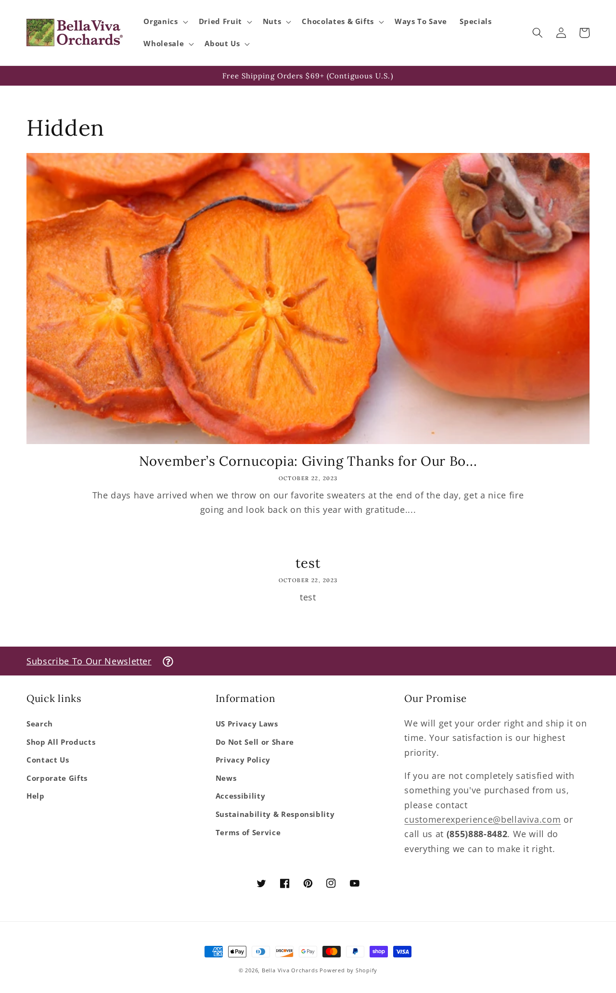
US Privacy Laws (247, 724)
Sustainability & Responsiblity (275, 814)
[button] (164, 22)
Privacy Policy (243, 760)
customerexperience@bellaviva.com (482, 819)
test (308, 563)
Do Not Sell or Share (255, 742)
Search (39, 724)
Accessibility (241, 796)
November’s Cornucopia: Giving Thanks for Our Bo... (308, 461)
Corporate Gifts (57, 778)
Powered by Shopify (348, 970)
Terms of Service (248, 833)
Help (35, 796)
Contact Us (47, 760)
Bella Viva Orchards (290, 970)
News (226, 778)
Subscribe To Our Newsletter (89, 661)
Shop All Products (60, 742)
